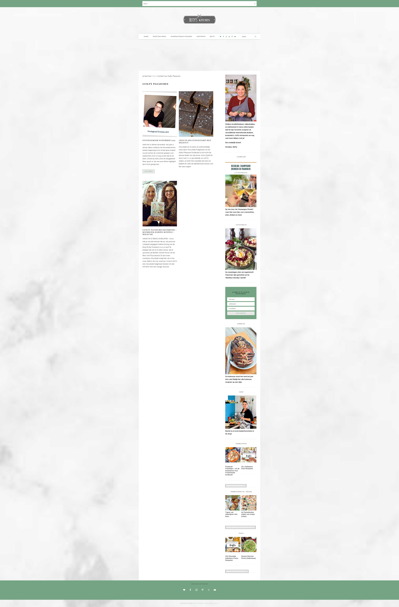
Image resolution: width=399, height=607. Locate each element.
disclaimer (209, 603)
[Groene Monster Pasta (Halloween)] (248, 545)
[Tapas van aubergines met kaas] (232, 510)
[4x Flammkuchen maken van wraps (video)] (248, 510)
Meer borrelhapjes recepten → (240, 527)
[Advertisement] (199, 55)
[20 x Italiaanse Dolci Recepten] (248, 455)
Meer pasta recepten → (237, 571)
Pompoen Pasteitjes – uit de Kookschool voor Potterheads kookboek (232, 471)
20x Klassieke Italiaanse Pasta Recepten (231, 558)
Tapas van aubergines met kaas (231, 514)
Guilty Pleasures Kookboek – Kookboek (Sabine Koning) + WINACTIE (160, 232)
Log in (216, 603)
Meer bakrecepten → (235, 485)
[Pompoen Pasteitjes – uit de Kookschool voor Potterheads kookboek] (232, 455)
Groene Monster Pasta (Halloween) (248, 557)
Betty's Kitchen (199, 19)
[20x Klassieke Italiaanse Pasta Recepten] (232, 545)
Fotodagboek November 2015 (159, 140)
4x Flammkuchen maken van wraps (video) (248, 514)
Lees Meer (148, 171)
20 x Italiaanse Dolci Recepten (247, 468)
